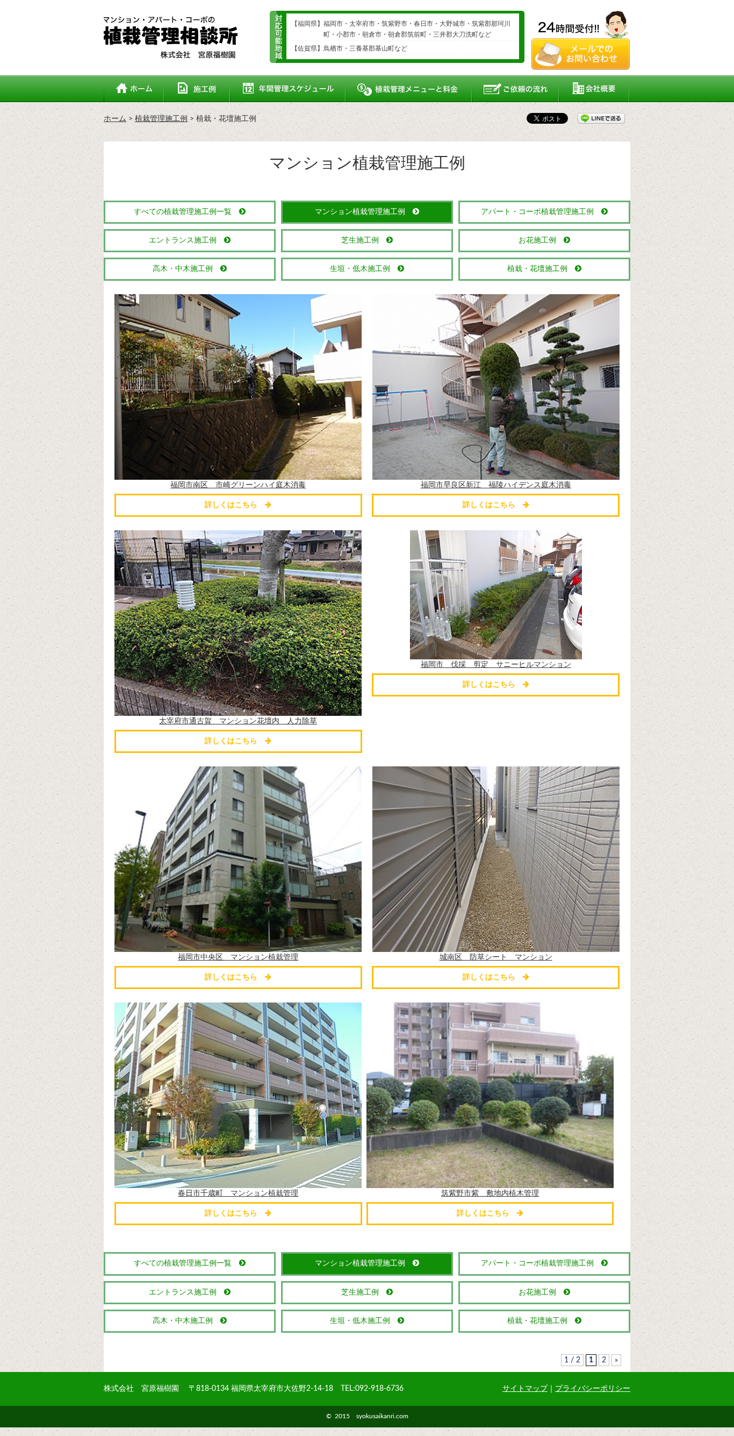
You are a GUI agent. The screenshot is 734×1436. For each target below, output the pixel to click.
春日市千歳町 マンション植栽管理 (238, 1193)
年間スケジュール (288, 88)
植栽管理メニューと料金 (409, 88)
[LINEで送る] (601, 118)
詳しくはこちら (235, 505)
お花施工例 (541, 240)
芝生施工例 (363, 240)
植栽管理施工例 (161, 119)
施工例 (197, 88)
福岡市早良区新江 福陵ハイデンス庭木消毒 (496, 485)
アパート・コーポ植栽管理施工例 (541, 212)
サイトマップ (525, 1388)
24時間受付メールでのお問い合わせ (580, 40)
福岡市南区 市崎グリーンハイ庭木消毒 (238, 485)
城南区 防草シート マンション (496, 957)
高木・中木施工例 (186, 269)
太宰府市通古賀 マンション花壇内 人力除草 (238, 721)
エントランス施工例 (186, 240)
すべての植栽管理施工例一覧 (186, 212)
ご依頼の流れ (515, 88)
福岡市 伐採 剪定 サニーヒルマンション (496, 665)
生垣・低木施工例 (364, 269)
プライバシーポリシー (592, 1388)
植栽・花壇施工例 (541, 269)
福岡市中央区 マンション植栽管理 (238, 957)
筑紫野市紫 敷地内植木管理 (490, 1193)
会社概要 (594, 88)
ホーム (134, 88)
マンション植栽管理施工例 (364, 212)
